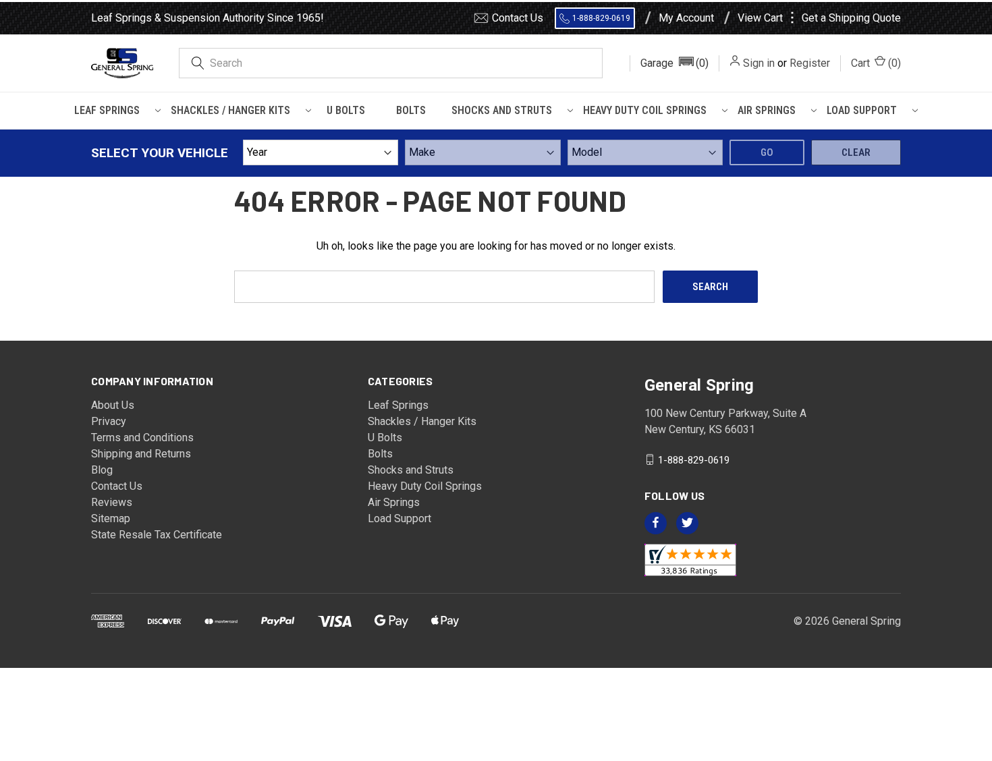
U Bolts (346, 110)
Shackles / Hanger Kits (230, 110)
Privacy (108, 421)
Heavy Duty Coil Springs (645, 110)
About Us (112, 405)
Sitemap (110, 518)
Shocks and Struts (501, 110)
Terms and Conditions (142, 437)
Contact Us (517, 17)
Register (810, 63)
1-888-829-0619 (601, 18)
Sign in (759, 63)
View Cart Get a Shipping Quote (819, 18)
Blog (102, 469)
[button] (674, 63)
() (876, 63)
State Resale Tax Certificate (156, 534)
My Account (686, 18)
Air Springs (767, 110)
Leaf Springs (107, 110)
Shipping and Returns (141, 453)
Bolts (411, 110)
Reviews (111, 502)
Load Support (862, 110)
